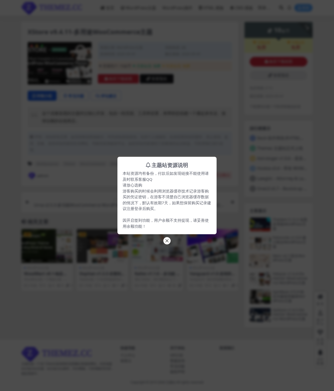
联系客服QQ (141, 179)
